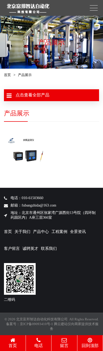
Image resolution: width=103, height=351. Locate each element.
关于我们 (22, 232)
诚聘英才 (30, 248)
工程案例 (59, 232)
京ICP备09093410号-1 (36, 324)
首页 (7, 75)
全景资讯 (78, 232)
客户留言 (12, 248)
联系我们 (49, 248)
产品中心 (41, 232)
